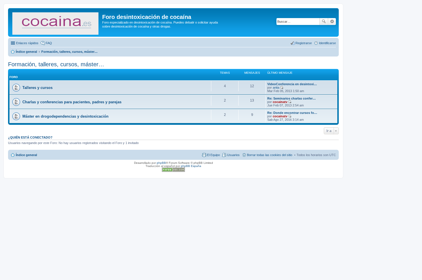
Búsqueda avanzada (332, 21)
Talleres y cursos (37, 87)
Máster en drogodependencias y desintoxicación (65, 116)
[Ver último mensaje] (281, 87)
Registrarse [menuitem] (303, 43)
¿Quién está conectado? (30, 137)
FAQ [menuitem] (49, 43)
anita (276, 87)
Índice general (26, 155)
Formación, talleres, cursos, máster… (56, 64)
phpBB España (191, 166)
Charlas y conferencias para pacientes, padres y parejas (71, 102)
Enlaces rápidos (27, 43)
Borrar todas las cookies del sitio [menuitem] (269, 155)
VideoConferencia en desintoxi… (292, 84)
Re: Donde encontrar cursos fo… (292, 112)
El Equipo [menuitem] (213, 155)
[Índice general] (55, 22)
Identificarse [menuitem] (327, 43)
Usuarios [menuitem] (233, 155)
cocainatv (280, 102)
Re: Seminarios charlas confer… (291, 98)
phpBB (161, 162)
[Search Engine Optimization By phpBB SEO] (173, 170)
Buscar (324, 21)
